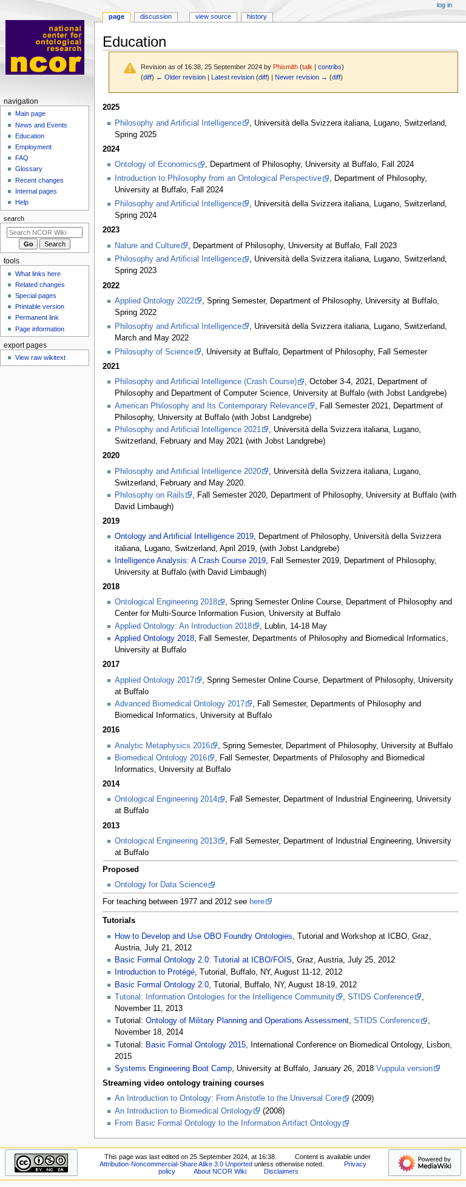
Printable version (39, 306)
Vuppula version (404, 1068)
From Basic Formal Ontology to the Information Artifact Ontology (228, 1123)
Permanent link (37, 317)
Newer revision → (301, 77)
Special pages (35, 295)
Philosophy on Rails (149, 495)
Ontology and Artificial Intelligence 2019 (184, 536)
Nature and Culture (147, 246)
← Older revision (181, 77)
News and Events (41, 125)
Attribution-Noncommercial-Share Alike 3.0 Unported (176, 1164)
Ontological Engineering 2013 (166, 841)
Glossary (28, 168)
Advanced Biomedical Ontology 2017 (180, 704)
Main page (30, 113)
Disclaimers (281, 1171)
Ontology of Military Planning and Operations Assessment (247, 1020)
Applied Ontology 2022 (154, 301)
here (257, 902)
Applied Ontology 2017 (154, 680)
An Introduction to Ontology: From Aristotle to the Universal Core (228, 1098)
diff (147, 77)
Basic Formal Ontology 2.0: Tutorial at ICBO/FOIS (203, 960)
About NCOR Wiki (220, 1171)
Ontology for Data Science (161, 885)
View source (213, 16)
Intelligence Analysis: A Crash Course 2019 (190, 560)
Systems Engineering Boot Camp (173, 1068)
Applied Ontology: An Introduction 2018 (183, 626)
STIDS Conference (381, 997)
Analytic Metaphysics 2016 (162, 746)
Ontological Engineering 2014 (166, 799)
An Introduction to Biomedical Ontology (183, 1111)
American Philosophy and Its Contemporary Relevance (211, 406)
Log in (444, 4)
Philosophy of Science (154, 352)
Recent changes (39, 180)
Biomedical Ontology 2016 (161, 758)
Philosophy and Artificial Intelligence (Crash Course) (206, 381)
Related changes (40, 284)
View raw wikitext (40, 357)
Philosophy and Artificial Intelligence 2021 (188, 429)
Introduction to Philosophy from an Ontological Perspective (218, 178)
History (257, 16)
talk (307, 66)
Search (14, 218)
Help (22, 202)
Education (29, 136)
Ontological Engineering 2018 (166, 602)
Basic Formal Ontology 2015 (196, 1045)
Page (116, 16)
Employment (33, 146)
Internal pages (36, 191)
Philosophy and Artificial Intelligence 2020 (188, 471)
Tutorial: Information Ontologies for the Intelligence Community (225, 997)
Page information (39, 329)
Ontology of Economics (156, 164)
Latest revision (232, 77)
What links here (38, 273)
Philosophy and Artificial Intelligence (178, 123)
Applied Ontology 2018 (154, 638)
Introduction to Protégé (155, 972)
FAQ (22, 157)
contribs (330, 66)
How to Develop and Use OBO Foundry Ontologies (203, 936)
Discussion (156, 16)
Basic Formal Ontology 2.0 (162, 985)
